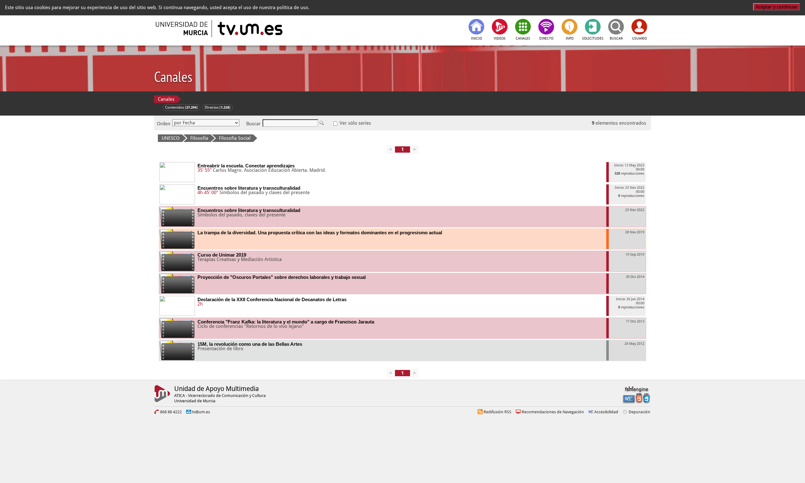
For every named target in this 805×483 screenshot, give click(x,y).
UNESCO (171, 138)
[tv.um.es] (249, 29)
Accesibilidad (606, 412)
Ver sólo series (354, 123)
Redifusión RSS (497, 412)
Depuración (639, 412)
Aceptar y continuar (776, 7)
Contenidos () (181, 107)
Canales (166, 99)
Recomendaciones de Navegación (553, 412)
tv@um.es (201, 412)
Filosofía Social (235, 138)
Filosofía (199, 138)
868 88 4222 (171, 412)
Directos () (217, 107)
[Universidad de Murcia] (182, 29)
